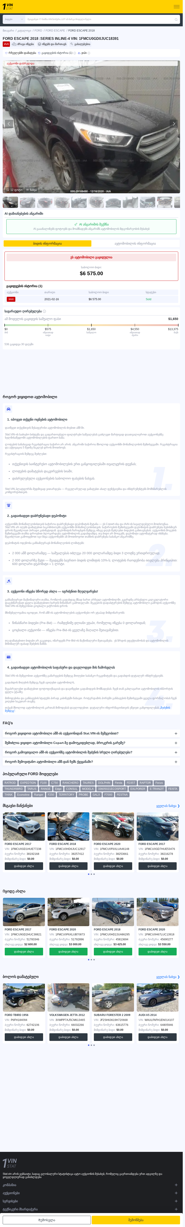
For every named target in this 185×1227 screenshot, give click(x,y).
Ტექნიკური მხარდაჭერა (20, 1209)
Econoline (23, 794)
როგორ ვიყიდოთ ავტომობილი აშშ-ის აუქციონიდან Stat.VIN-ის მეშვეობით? (62, 733)
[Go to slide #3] (44, 202)
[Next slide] (174, 124)
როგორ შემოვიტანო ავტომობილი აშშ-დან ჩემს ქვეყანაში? (49, 761)
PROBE (83, 794)
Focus (159, 782)
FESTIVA (122, 794)
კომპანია (9, 1185)
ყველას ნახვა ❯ (168, 806)
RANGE (46, 788)
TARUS (31, 788)
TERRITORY (66, 794)
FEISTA (172, 788)
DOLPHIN (104, 782)
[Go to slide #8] (130, 202)
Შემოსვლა (46, 1220)
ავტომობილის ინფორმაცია (135, 243)
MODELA (88, 788)
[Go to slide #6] (96, 202)
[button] (14, 19)
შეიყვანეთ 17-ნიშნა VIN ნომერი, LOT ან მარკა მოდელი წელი (59, 19)
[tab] (88, 874)
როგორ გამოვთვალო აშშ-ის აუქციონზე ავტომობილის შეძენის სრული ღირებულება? (68, 752)
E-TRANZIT (157, 788)
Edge (58, 788)
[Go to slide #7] (113, 202)
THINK (9, 794)
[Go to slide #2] (27, 202)
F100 (43, 782)
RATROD (10, 782)
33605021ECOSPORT (112, 788)
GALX (96, 794)
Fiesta (118, 782)
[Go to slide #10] (164, 202)
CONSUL (72, 788)
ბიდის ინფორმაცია (47, 243)
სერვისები (10, 1201)
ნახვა (33, 189)
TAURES (88, 782)
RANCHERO (70, 782)
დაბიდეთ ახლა (24, 866)
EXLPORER (137, 788)
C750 (54, 782)
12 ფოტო (16, 189)
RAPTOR (145, 782)
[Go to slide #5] (79, 202)
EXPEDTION (28, 782)
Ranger (38, 794)
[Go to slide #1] (10, 202)
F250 (51, 794)
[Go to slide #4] (61, 202)
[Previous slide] (9, 124)
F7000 (108, 794)
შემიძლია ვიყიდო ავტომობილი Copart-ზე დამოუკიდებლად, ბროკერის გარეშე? (65, 743)
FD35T (131, 782)
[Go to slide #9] (147, 202)
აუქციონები (11, 1193)
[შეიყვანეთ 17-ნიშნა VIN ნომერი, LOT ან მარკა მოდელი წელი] (176, 19)
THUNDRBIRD (14, 788)
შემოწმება (135, 1220)
